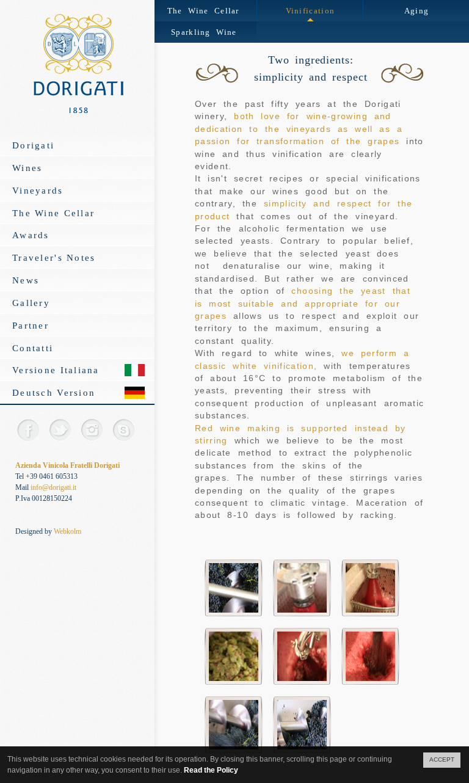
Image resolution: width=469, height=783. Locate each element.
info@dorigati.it (53, 487)
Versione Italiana (56, 370)
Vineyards (38, 190)
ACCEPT (441, 759)
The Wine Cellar (53, 213)
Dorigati (33, 145)
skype (123, 429)
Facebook (28, 429)
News (25, 280)
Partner (30, 325)
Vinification (310, 10)
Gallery (31, 302)
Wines (27, 167)
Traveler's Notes (53, 257)
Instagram (91, 429)
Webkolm (67, 531)
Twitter (59, 429)
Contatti (32, 348)
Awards (30, 235)
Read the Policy (211, 770)
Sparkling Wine (203, 32)
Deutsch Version (53, 392)
